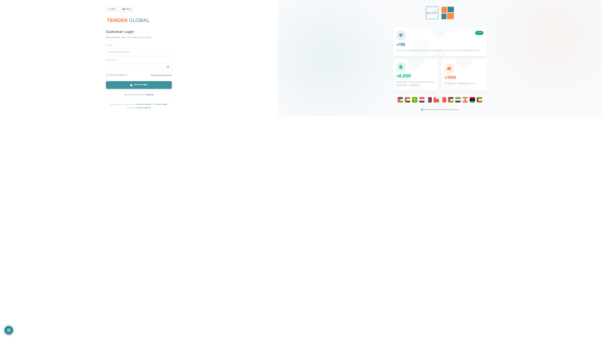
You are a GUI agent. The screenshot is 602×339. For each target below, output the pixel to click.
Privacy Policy (161, 104)
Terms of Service (144, 104)
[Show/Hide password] (168, 67)
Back (113, 9)
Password (111, 60)
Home (128, 9)
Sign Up (150, 95)
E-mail (109, 45)
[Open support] (8, 330)
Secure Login (140, 85)
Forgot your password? (161, 75)
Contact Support (144, 108)
